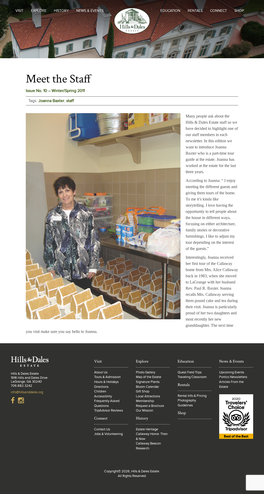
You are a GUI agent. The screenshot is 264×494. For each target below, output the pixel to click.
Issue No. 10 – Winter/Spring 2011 (55, 90)
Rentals (195, 11)
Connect (218, 11)
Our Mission (144, 410)
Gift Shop (142, 391)
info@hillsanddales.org (27, 392)
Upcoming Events (231, 372)
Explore (38, 11)
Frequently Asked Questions (106, 403)
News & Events (90, 11)
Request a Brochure (150, 406)
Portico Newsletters (233, 377)
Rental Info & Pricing (192, 396)
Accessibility (103, 396)
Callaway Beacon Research (148, 445)
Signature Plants (148, 382)
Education (170, 11)
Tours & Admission (107, 377)
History (61, 11)
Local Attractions (148, 396)
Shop (239, 11)
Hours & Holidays (106, 382)
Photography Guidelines (187, 402)
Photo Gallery (145, 372)
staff (70, 100)
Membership (145, 401)
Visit (19, 11)
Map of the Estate (148, 377)
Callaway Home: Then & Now (152, 436)
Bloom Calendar (147, 387)
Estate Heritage (147, 429)
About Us (101, 372)
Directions (101, 387)
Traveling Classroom (192, 377)
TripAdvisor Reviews (108, 410)
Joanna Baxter (51, 100)
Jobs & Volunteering (108, 434)
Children (100, 391)
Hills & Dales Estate (132, 32)
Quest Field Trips (190, 372)
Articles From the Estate (231, 384)
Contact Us (102, 429)
